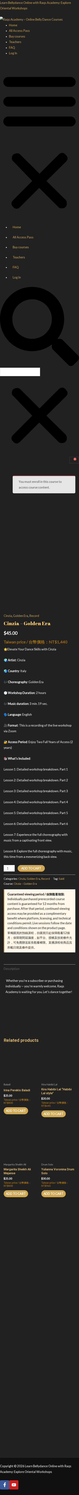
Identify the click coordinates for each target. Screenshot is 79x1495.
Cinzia (8, 615)
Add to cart (31, 868)
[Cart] (74, 460)
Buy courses (17, 36)
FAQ (12, 47)
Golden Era (20, 615)
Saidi (61, 878)
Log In (13, 53)
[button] (39, 141)
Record (34, 615)
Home (13, 25)
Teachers (15, 42)
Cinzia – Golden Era (25, 883)
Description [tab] (11, 968)
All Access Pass (19, 30)
